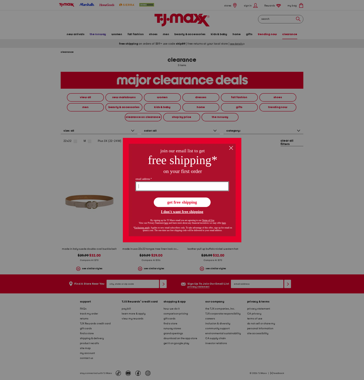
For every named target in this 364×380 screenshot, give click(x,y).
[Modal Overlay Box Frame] (182, 190)
